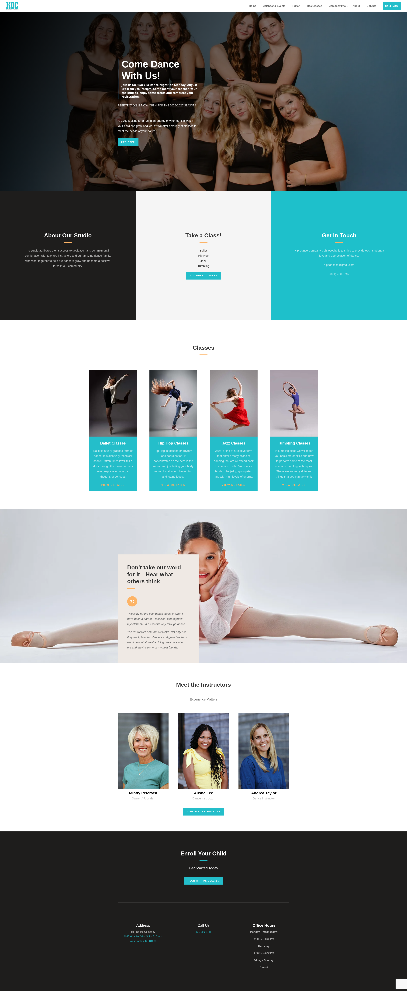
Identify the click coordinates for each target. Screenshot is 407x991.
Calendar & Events (274, 6)
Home (252, 6)
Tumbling (203, 266)
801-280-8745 (203, 932)
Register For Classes (203, 880)
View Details (113, 485)
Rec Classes (314, 6)
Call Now (391, 6)
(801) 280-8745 (339, 274)
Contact (371, 6)
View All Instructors (203, 811)
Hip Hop (203, 255)
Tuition (296, 6)
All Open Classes (203, 275)
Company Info (337, 6)
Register (128, 142)
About (356, 6)
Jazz (203, 261)
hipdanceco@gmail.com (339, 264)
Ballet (203, 250)
